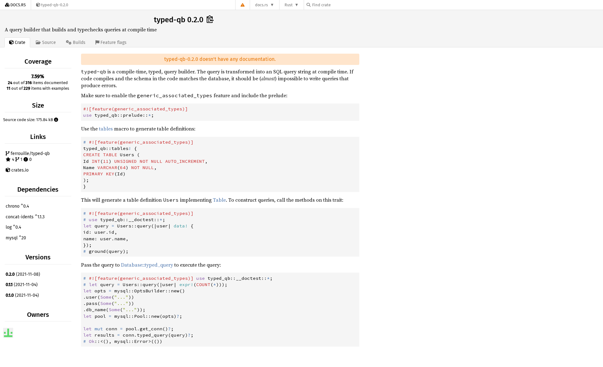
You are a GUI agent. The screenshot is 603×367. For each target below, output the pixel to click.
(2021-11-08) (23, 274)
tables (106, 128)
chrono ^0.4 (17, 206)
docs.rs (261, 5)
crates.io (19, 170)
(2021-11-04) (22, 284)
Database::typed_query (147, 264)
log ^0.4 (13, 227)
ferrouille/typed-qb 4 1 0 (29, 156)
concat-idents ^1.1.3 (25, 217)
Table (219, 199)
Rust (289, 5)
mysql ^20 (16, 238)
